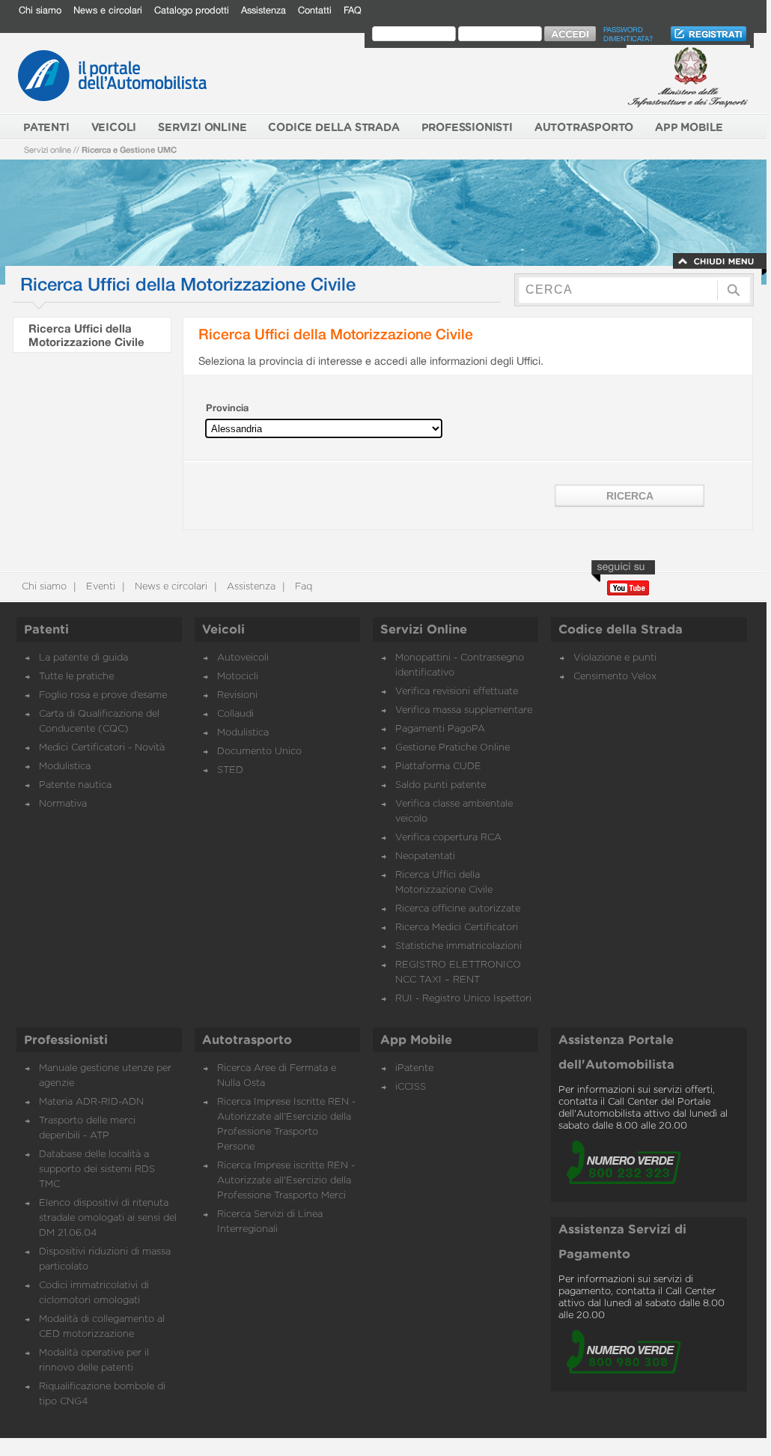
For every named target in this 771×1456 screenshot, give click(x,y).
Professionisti (66, 1040)
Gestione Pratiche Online (452, 748)
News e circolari (107, 10)
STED (230, 770)
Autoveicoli (243, 658)
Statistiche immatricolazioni (458, 946)
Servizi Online (423, 630)
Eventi (99, 587)
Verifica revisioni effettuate (456, 692)
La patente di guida (83, 658)
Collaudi (235, 714)
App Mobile (416, 1040)
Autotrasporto (247, 1040)
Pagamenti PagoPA (440, 729)
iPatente (414, 1068)
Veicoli (223, 630)
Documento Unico (259, 751)
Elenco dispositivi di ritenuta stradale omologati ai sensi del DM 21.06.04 (108, 1218)
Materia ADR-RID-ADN (91, 1102)
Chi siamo (40, 10)
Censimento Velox (614, 677)
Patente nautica (75, 785)
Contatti (315, 10)
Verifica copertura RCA (448, 838)
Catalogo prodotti (191, 10)
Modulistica (65, 766)
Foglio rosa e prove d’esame (103, 695)
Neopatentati (425, 856)
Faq (302, 587)
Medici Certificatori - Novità (102, 748)
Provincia (227, 407)
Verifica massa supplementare (463, 710)
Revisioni (237, 695)
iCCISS (410, 1087)
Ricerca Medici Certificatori (456, 927)
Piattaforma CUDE (438, 766)
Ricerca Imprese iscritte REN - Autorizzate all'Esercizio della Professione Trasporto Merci (286, 1181)
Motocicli (237, 677)
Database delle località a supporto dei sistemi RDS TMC (97, 1169)
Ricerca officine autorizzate (457, 909)
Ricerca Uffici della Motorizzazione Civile (86, 334)
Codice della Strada (620, 630)
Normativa (63, 804)
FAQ (353, 10)
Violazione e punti (614, 658)
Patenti (46, 630)
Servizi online (47, 149)
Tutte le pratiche (76, 677)
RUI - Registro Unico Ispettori (463, 999)
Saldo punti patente (440, 785)
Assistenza (263, 10)
